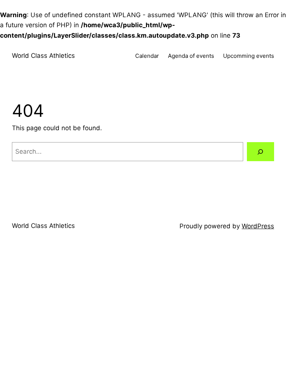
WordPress (258, 226)
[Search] (260, 151)
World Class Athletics (43, 55)
